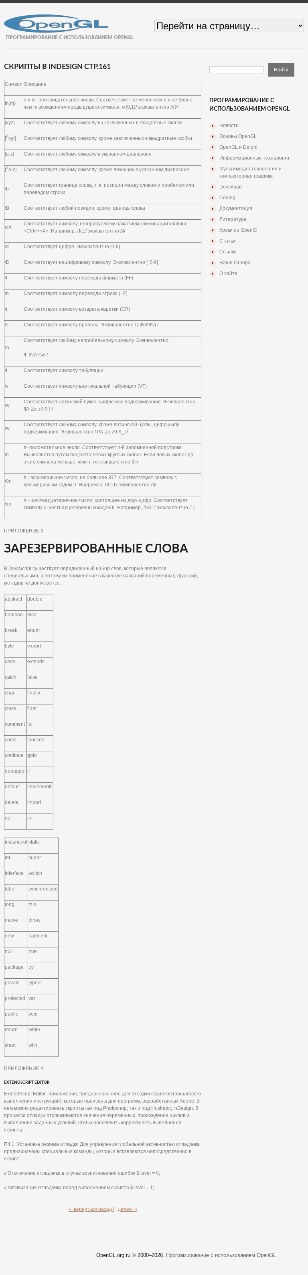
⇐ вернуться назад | (91, 1209)
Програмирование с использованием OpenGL (221, 1255)
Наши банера (235, 262)
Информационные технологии (254, 158)
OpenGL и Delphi (238, 147)
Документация (235, 208)
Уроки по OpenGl (238, 230)
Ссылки (228, 252)
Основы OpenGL (238, 136)
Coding (227, 197)
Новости (229, 125)
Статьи (227, 241)
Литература (233, 219)
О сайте (228, 273)
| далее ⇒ (126, 1209)
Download (230, 187)
